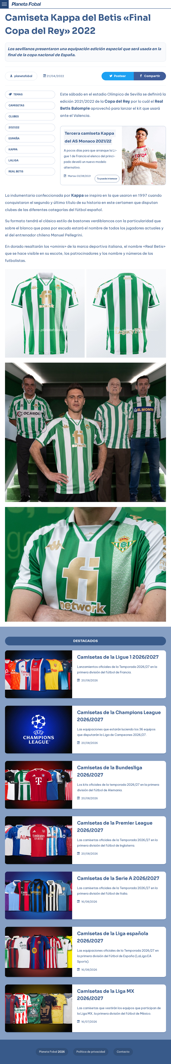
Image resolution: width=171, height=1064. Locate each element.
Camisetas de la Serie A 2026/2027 (118, 878)
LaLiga (14, 160)
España (14, 138)
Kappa (13, 149)
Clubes (14, 116)
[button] (106, 5)
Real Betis (16, 171)
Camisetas (16, 105)
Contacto (123, 1051)
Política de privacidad (90, 1051)
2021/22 (14, 127)
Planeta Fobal (52, 1051)
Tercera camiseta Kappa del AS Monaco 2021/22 (90, 137)
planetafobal (23, 76)
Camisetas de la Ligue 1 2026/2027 (118, 657)
